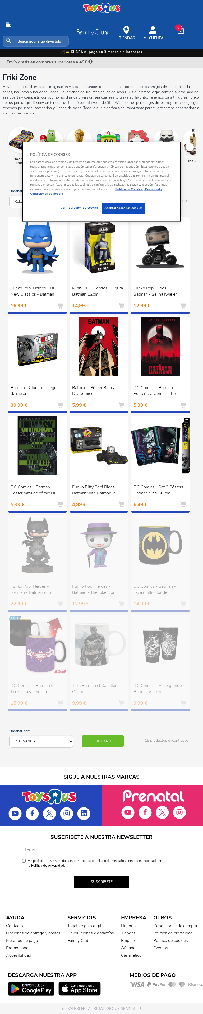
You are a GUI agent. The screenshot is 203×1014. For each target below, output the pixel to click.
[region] (101, 182)
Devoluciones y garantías (90, 933)
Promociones (18, 948)
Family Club (78, 940)
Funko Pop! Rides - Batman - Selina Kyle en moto (155, 291)
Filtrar (103, 741)
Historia (128, 926)
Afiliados (129, 948)
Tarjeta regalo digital (85, 926)
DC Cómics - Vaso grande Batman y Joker (157, 689)
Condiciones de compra (175, 926)
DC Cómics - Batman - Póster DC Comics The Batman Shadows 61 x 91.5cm (154, 391)
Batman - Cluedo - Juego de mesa (34, 391)
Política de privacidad (47, 865)
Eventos (160, 948)
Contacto (14, 926)
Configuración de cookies (80, 207)
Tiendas (128, 933)
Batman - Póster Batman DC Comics (95, 391)
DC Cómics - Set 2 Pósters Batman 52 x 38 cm (158, 490)
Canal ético (131, 955)
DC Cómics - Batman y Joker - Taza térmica (32, 689)
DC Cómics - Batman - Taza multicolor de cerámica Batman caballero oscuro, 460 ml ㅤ (158, 590)
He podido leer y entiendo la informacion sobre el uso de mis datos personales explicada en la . (95, 863)
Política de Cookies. (129, 189)
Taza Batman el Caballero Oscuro (95, 689)
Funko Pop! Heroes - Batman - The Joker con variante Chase (94, 590)
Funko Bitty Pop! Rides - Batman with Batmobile (95, 490)
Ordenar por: (19, 191)
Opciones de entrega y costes (33, 933)
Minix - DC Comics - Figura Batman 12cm (97, 291)
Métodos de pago (22, 940)
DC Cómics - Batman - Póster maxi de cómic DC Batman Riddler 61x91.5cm (34, 490)
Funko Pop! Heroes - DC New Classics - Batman (33, 291)
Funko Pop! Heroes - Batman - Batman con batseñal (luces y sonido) (34, 590)
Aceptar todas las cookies (123, 208)
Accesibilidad (18, 955)
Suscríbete (102, 881)
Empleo (128, 940)
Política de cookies (170, 940)
